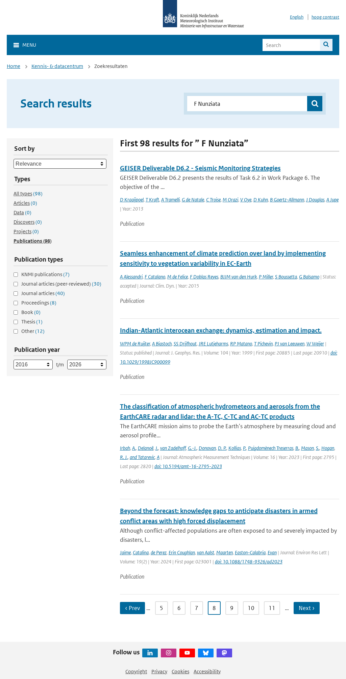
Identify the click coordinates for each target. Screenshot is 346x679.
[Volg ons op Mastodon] (224, 653)
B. (297, 448)
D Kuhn (260, 199)
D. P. (222, 448)
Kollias (234, 448)
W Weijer (315, 343)
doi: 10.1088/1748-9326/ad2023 (248, 561)
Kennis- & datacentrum (57, 66)
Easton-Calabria (250, 552)
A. (134, 448)
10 (251, 608)
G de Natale (193, 199)
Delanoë (145, 448)
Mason (307, 448)
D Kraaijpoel (132, 199)
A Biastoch (162, 343)
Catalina (141, 552)
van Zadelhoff (173, 448)
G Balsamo (309, 276)
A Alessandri (131, 276)
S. (317, 448)
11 (272, 608)
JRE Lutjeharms (213, 343)
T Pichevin (263, 343)
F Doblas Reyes (204, 276)
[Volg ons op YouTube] (187, 653)
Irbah (125, 448)
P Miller (266, 276)
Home (13, 66)
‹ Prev (132, 608)
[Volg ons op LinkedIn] (150, 653)
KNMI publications (45, 274)
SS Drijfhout (185, 343)
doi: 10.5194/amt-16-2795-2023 (188, 466)
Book (31, 312)
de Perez (159, 552)
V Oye (245, 199)
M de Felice (177, 276)
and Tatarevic (142, 457)
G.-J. (192, 448)
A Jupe (332, 199)
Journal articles (43, 293)
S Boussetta (286, 276)
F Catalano (155, 276)
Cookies (180, 671)
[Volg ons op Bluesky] (206, 653)
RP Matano (241, 343)
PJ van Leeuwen (289, 343)
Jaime (125, 552)
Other (33, 331)
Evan (272, 552)
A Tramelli (170, 199)
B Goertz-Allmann (287, 199)
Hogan (327, 448)
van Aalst (205, 552)
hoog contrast (325, 17)
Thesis (32, 321)
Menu (29, 45)
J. (156, 448)
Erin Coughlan (182, 552)
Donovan (207, 448)
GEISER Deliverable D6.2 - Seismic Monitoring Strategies (200, 168)
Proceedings (38, 302)
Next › (307, 608)
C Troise (213, 199)
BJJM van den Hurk (238, 276)
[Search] (326, 45)
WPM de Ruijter (135, 343)
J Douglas (315, 199)
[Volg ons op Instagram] (168, 653)
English (296, 17)
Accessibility (207, 671)
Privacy (159, 671)
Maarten (224, 552)
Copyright (136, 671)
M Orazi (230, 199)
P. (244, 448)
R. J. (124, 457)
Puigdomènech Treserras (270, 448)
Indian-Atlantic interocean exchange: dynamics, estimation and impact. (221, 330)
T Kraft (152, 199)
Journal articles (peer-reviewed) (61, 284)
